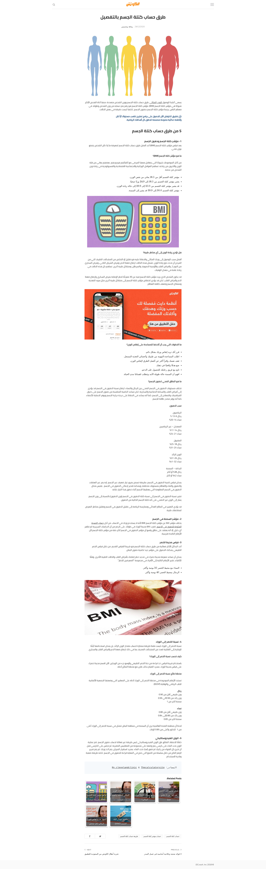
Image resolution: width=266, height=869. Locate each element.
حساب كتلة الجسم (172, 836)
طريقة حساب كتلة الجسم (129, 836)
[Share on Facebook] (90, 836)
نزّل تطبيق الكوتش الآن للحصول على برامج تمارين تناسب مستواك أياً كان (148, 116)
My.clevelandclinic (124, 767)
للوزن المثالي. (155, 102)
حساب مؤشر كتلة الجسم (152, 836)
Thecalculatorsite (153, 767)
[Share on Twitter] (100, 836)
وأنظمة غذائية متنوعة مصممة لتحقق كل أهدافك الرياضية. (153, 120)
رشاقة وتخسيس (127, 27)
